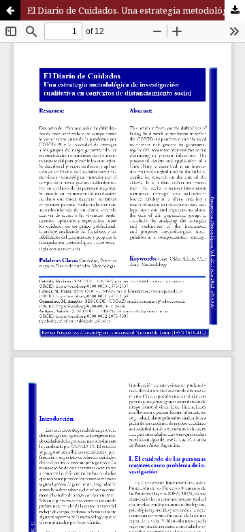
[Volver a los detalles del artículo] (10, 10)
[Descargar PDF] (235, 10)
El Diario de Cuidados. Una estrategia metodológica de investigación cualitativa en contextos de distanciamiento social (136, 10)
